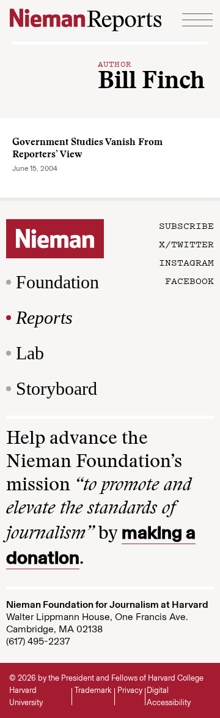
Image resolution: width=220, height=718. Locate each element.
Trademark (93, 690)
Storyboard (56, 388)
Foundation (57, 282)
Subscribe (186, 225)
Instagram (186, 262)
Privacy (129, 690)
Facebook (189, 280)
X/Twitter (186, 243)
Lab (30, 353)
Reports (44, 317)
